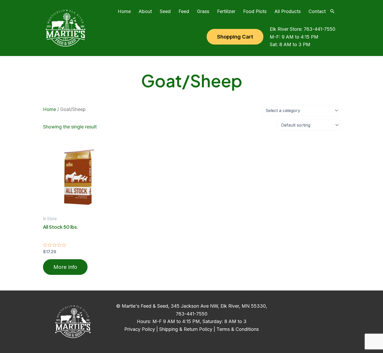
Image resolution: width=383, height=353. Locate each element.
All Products (287, 11)
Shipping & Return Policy (185, 329)
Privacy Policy (139, 329)
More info (65, 267)
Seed (165, 11)
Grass (203, 11)
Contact (317, 11)
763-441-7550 (319, 29)
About (145, 11)
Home (124, 11)
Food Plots (255, 11)
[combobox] (301, 111)
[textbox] (300, 111)
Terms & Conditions (238, 329)
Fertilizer (226, 11)
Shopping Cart (235, 37)
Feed (183, 11)
